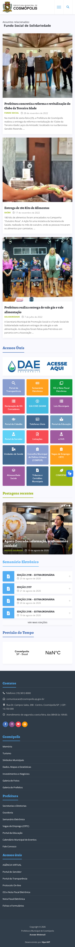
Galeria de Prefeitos (13, 787)
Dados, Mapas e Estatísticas (17, 766)
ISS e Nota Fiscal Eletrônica (16, 892)
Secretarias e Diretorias (14, 805)
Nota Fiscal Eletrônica (14, 898)
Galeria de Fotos (11, 780)
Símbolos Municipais (13, 760)
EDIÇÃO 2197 (24, 587)
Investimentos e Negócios (16, 773)
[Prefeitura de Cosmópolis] (20, 7)
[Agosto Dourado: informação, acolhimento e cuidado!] (37, 528)
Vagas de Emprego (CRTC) (16, 826)
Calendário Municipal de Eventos (19, 839)
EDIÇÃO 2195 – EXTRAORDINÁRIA (36, 611)
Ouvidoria (8, 812)
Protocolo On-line (12, 885)
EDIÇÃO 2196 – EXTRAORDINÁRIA (36, 599)
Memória (7, 746)
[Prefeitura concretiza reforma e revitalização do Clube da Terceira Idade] (37, 65)
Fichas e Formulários (13, 905)
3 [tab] (67, 505)
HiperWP (46, 942)
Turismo (7, 753)
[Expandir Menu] (59, 7)
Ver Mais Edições (37, 622)
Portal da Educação (12, 832)
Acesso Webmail (37, 934)
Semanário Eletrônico (14, 819)
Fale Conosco (9, 846)
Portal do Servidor (12, 871)
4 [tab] (69, 505)
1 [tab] (62, 505)
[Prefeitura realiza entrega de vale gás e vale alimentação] (37, 269)
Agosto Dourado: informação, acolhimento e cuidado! (36, 543)
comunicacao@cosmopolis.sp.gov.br (25, 699)
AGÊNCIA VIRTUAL (12, 864)
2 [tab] (64, 505)
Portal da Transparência (15, 878)
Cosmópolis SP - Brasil (37, 652)
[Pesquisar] (68, 7)
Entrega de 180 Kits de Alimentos (26, 208)
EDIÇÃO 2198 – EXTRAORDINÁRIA (36, 575)
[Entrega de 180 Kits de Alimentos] (37, 170)
